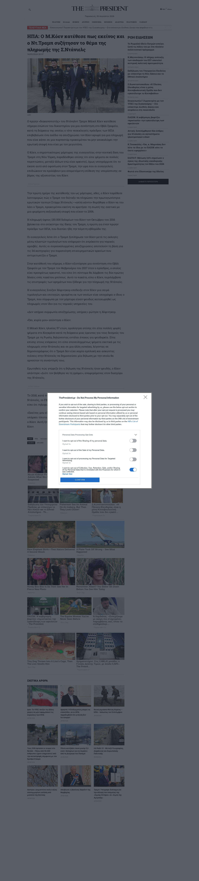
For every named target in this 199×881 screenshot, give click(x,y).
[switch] (133, 441)
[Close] (146, 398)
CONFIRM (80, 480)
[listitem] (99, 434)
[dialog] (99, 440)
